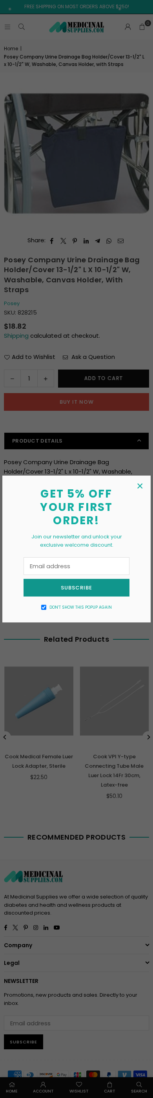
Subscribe (76, 587)
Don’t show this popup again (80, 607)
